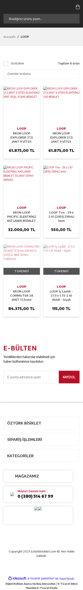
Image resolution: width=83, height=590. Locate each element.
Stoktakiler (17, 63)
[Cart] (78, 6)
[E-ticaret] (40, 578)
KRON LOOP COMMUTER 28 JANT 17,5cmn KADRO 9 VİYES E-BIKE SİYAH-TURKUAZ (22, 295)
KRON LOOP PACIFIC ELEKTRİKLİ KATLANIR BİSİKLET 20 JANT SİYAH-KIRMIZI (21, 217)
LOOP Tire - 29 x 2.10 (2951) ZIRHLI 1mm (61, 217)
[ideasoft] (17, 578)
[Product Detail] (21, 105)
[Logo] (27, 7)
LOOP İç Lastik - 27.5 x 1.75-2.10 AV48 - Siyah (61, 295)
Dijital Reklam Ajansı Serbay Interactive (31, 583)
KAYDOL (69, 377)
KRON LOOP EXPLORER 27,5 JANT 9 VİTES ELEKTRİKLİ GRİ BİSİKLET (61, 137)
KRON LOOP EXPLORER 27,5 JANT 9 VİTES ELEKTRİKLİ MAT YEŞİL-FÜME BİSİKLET (21, 137)
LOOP (25, 36)
